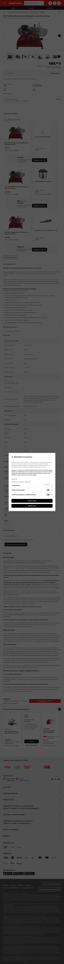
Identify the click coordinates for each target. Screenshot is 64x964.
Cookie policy (28, 481)
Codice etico (21, 481)
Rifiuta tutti (32, 506)
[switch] (47, 490)
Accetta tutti (32, 501)
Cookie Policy (14, 479)
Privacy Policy (14, 481)
